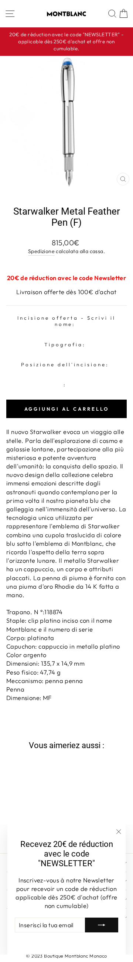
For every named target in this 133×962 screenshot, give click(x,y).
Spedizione (41, 251)
